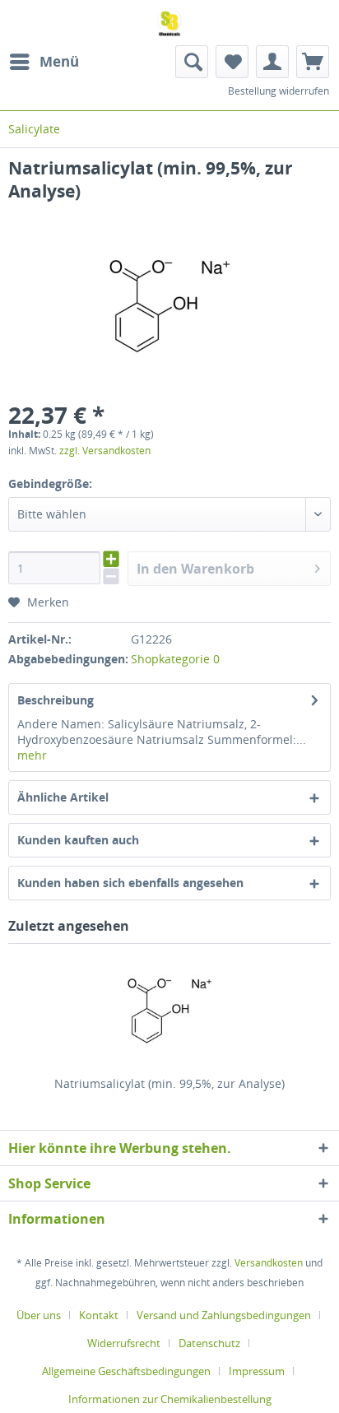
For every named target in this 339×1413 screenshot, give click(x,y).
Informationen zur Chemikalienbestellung (170, 1399)
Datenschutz (209, 1343)
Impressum (257, 1371)
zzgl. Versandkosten (105, 451)
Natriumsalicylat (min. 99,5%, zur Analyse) (169, 1083)
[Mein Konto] (272, 61)
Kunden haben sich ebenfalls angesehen (130, 882)
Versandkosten (269, 1263)
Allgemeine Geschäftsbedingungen (126, 1371)
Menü (59, 61)
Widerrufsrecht (123, 1343)
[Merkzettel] (232, 61)
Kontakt (98, 1315)
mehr (32, 755)
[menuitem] (43, 61)
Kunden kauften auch (78, 840)
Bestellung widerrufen (278, 91)
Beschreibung (55, 700)
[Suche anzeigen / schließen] (191, 61)
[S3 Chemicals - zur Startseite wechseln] (169, 22)
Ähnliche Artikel (63, 797)
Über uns (38, 1315)
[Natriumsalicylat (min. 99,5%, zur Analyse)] (169, 1009)
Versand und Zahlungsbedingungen (224, 1315)
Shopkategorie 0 (175, 659)
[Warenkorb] (312, 61)
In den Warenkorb (195, 569)
